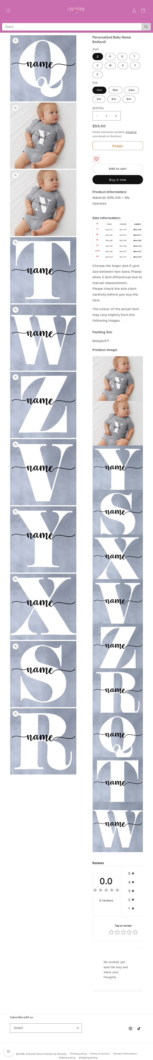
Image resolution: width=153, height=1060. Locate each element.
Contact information (125, 1053)
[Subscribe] (77, 1028)
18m (115, 90)
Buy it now (117, 180)
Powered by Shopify (54, 1054)
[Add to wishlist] (96, 159)
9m (129, 99)
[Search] (146, 26)
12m (99, 90)
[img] (106, 891)
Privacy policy (78, 1053)
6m (114, 99)
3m (99, 99)
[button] (8, 10)
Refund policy (67, 1057)
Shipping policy (88, 1057)
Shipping (131, 132)
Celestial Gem (34, 1054)
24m (131, 90)
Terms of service (99, 1053)
